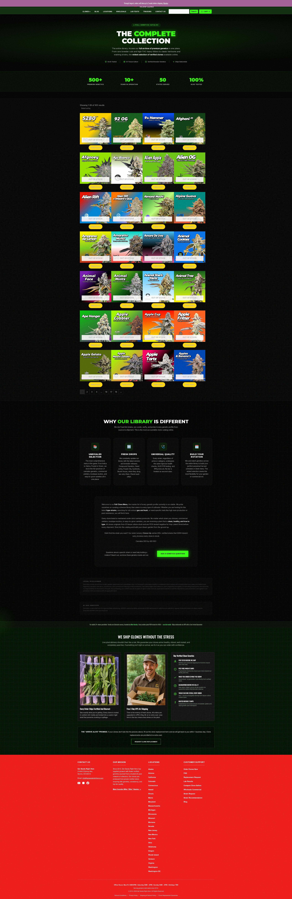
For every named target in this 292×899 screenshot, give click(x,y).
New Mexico (153, 834)
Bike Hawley (134, 624)
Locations (107, 11)
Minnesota (152, 814)
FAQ (185, 773)
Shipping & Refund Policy (148, 895)
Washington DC (154, 871)
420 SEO (153, 541)
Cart (207, 11)
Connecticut (153, 785)
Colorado (151, 781)
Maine (150, 798)
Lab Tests (134, 11)
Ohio (150, 842)
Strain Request (189, 793)
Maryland (151, 802)
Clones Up (147, 533)
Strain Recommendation (193, 798)
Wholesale (121, 11)
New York (151, 838)
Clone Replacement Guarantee (168, 895)
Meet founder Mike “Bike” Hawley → (127, 789)
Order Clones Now (191, 769)
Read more (95, 148)
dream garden (147, 527)
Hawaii (150, 789)
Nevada (151, 826)
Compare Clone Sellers (192, 785)
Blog (97, 11)
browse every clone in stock (148, 536)
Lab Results (188, 781)
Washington (153, 867)
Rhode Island (153, 855)
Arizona (151, 773)
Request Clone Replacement (146, 742)
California (152, 777)
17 (111, 392)
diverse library (125, 507)
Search (194, 11)
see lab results (167, 624)
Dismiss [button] (165, 3)
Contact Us (160, 11)
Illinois (151, 793)
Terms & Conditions (120, 895)
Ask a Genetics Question (173, 554)
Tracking (147, 11)
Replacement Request (192, 777)
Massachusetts (154, 806)
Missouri (151, 818)
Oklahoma (152, 847)
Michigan (151, 810)
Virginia (151, 863)
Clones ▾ (86, 11)
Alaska (151, 769)
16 (106, 392)
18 (116, 392)
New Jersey (152, 830)
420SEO (123, 608)
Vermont (151, 859)
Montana (151, 822)
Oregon (151, 851)
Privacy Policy (133, 895)
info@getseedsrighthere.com (92, 778)
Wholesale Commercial (192, 789)
